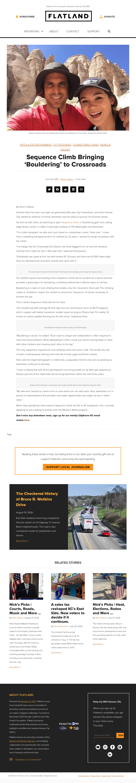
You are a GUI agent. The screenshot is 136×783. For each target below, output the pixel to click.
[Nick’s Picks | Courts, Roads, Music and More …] (26, 586)
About (54, 31)
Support (93, 31)
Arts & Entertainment (36, 145)
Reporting (31, 31)
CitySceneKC (62, 145)
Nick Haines (17, 617)
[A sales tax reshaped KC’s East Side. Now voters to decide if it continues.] (68, 586)
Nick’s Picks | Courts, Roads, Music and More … (25, 609)
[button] (42, 31)
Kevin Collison (67, 179)
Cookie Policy (106, 776)
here (26, 420)
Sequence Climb (70, 222)
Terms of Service (118, 776)
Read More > (15, 667)
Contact (73, 31)
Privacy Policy (95, 776)
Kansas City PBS (28, 701)
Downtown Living (86, 145)
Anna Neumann (61, 626)
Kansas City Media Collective (22, 740)
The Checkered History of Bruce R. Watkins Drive (37, 499)
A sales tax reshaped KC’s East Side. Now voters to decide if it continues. (67, 613)
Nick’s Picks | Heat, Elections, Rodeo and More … (109, 609)
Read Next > (22, 540)
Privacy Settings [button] (83, 776)
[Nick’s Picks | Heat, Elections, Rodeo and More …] (110, 586)
